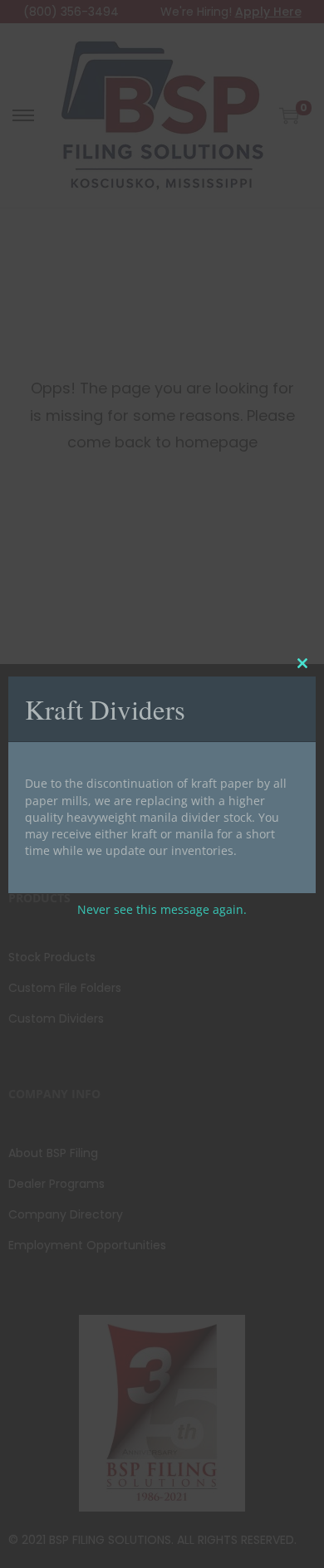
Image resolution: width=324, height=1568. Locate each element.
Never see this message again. (162, 909)
